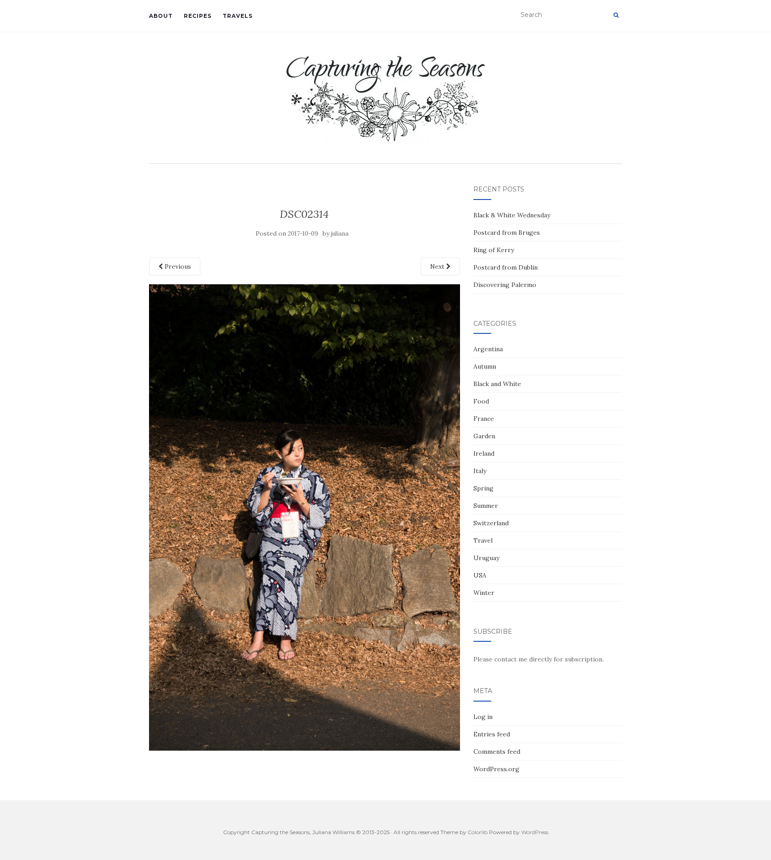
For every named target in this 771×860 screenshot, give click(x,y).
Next (438, 266)
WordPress (534, 832)
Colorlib (478, 832)
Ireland (483, 453)
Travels (238, 15)
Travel (483, 540)
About (161, 15)
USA (479, 575)
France (483, 419)
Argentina (488, 349)
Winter (483, 593)
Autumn (484, 366)
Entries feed (491, 734)
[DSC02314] (304, 517)
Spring (483, 488)
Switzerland (491, 523)
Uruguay (486, 558)
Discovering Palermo (504, 285)
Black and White (497, 384)
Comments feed (496, 752)
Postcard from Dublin (505, 267)
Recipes (197, 15)
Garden (484, 436)
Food (481, 401)
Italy (479, 471)
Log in (483, 717)
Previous (177, 266)
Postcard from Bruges (506, 233)
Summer (485, 506)
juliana (339, 233)
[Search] (616, 15)
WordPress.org (496, 769)
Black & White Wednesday (511, 215)
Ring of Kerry (493, 250)
